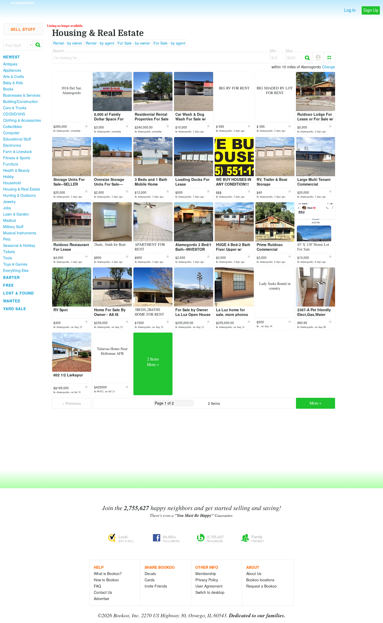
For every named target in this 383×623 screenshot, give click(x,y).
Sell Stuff (23, 29)
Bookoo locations (260, 579)
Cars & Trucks (14, 107)
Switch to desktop (209, 592)
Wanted (11, 300)
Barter (11, 277)
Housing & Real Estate (21, 189)
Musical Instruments (19, 232)
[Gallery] (329, 57)
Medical (9, 220)
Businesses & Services (21, 95)
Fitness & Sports (16, 157)
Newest (11, 56)
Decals (150, 573)
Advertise (101, 598)
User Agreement (209, 586)
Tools (7, 257)
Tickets (9, 251)
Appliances (12, 70)
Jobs (7, 207)
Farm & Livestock (17, 151)
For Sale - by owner (134, 43)
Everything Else (16, 270)
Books (8, 88)
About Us (253, 573)
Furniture (10, 164)
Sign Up (370, 10)
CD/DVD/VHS (14, 114)
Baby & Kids (13, 82)
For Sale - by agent (169, 43)
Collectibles (12, 126)
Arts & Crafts (13, 76)
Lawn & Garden (16, 214)
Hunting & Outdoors (19, 195)
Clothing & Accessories (22, 120)
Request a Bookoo (261, 586)
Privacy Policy (206, 579)
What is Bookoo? (108, 573)
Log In (350, 10)
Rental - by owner (67, 43)
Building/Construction (20, 101)
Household (12, 182)
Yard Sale (14, 308)
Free (8, 285)
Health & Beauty (16, 170)
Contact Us (103, 592)
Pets (6, 239)
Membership (205, 573)
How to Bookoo (106, 579)
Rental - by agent (100, 43)
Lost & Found (18, 293)
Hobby (8, 176)
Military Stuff (13, 226)
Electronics (12, 145)
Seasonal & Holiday (19, 245)
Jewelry (9, 201)
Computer (11, 132)
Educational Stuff (17, 139)
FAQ (97, 586)
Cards (150, 579)
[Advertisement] (21, 391)
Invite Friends (156, 586)
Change (328, 66)
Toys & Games (15, 264)
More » (316, 403)
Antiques (10, 63)
